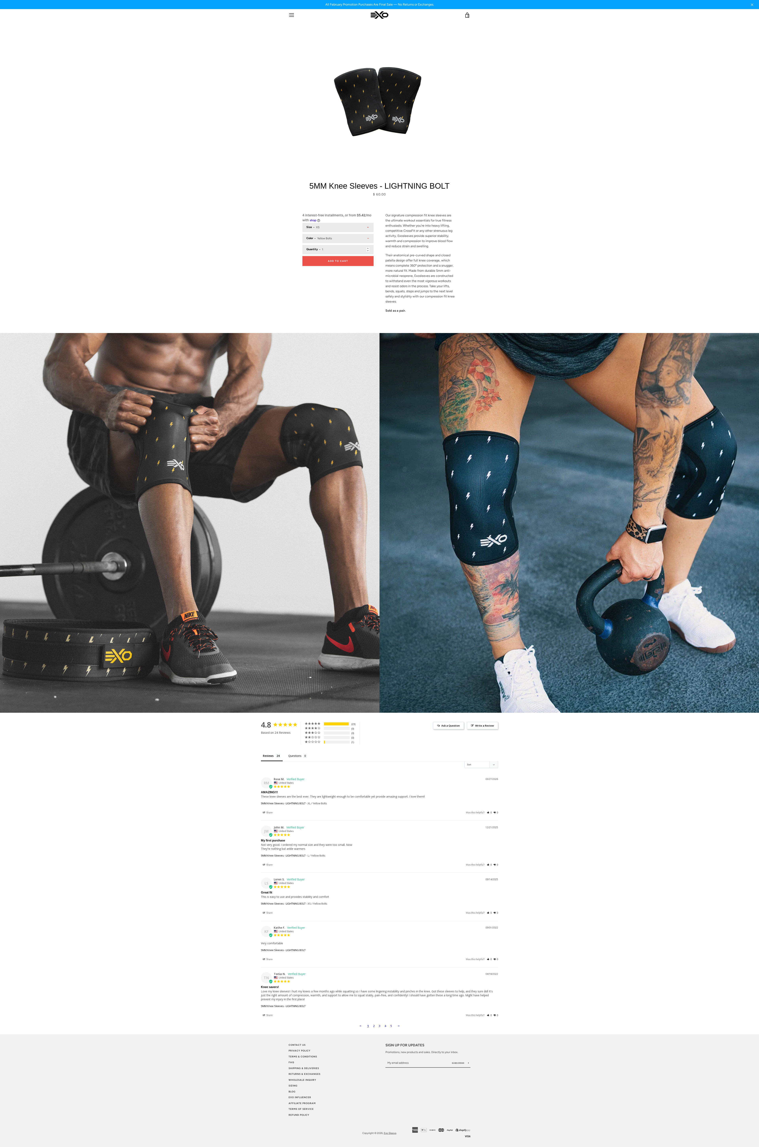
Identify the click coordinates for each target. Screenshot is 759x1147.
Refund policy (299, 1115)
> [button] (399, 1026)
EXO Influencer (300, 1097)
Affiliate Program (302, 1103)
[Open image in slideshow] (379, 101)
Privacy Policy (300, 1050)
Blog (292, 1091)
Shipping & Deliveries (304, 1068)
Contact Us (297, 1045)
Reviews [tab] (268, 756)
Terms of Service (301, 1109)
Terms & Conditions (303, 1056)
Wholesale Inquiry (302, 1080)
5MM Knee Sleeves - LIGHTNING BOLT (283, 803)
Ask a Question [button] (450, 725)
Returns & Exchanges (304, 1074)
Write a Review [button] (484, 725)
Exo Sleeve (390, 1133)
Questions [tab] (294, 756)
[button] (489, 812)
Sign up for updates (404, 1045)
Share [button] (269, 812)
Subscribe (458, 1063)
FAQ (291, 1062)
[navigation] (291, 15)
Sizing (293, 1085)
